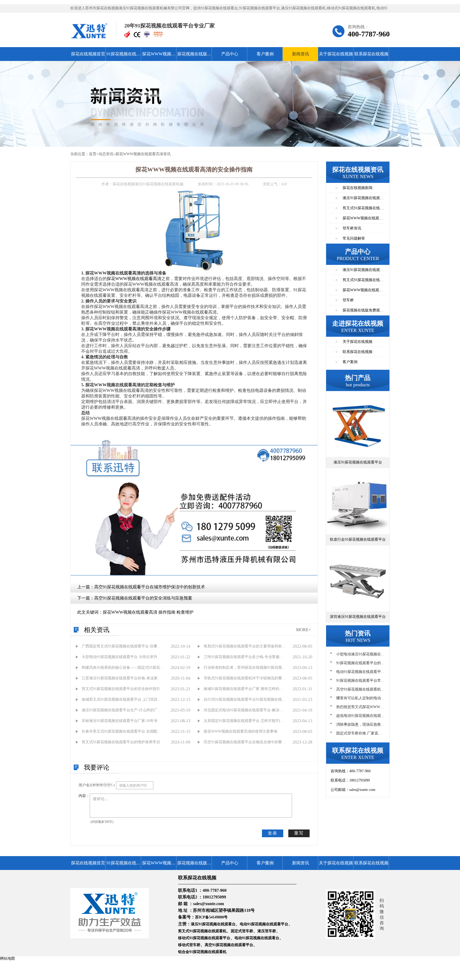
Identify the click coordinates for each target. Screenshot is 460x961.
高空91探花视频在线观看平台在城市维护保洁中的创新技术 (149, 587)
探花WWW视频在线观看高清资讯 (143, 154)
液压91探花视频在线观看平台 (363, 271)
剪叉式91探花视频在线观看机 (202, 931)
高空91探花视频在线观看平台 (229, 945)
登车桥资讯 (352, 228)
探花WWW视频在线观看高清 (158, 56)
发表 (272, 833)
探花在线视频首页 (88, 54)
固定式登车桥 (242, 931)
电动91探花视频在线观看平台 (264, 924)
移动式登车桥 (189, 945)
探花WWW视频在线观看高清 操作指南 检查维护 (148, 612)
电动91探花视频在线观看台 (257, 938)
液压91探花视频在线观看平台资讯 (363, 199)
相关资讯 (96, 629)
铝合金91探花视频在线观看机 (202, 952)
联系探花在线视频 (371, 54)
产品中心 (229, 54)
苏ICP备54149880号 (211, 917)
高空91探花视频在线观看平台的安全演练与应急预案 (143, 598)
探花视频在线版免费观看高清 (194, 56)
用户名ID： (97, 785)
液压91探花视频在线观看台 (213, 924)
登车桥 (348, 300)
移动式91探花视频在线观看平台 (204, 938)
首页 (92, 154)
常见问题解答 (354, 238)
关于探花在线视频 (336, 54)
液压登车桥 (266, 931)
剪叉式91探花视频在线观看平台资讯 (363, 209)
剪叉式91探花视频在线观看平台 (363, 281)
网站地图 (7, 958)
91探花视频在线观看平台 (123, 56)
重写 (299, 833)
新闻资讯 (300, 54)
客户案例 (265, 54)
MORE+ (303, 629)
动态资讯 (105, 154)
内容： (84, 796)
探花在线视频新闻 (357, 188)
